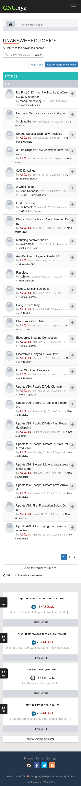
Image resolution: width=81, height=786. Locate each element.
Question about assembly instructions (42, 598)
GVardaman (27, 244)
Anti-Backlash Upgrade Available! (37, 256)
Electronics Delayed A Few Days (37, 354)
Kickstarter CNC (27, 264)
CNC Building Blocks (35, 194)
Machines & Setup (30, 105)
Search (38, 54)
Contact (51, 758)
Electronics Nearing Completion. (36, 337)
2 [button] (69, 557)
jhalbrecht (26, 207)
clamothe (25, 121)
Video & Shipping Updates (33, 288)
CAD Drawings (25, 170)
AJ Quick (25, 137)
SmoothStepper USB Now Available (39, 133)
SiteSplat (46, 776)
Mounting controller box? (32, 240)
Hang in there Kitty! (28, 305)
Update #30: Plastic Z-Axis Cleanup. (39, 386)
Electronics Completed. (31, 321)
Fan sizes (22, 272)
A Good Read (25, 186)
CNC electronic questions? (42, 669)
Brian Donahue (29, 191)
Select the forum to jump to (40, 568)
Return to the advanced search (25, 48)
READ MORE (40, 622)
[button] (75, 557)
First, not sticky (26, 203)
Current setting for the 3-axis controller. (42, 634)
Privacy (28, 758)
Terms (40, 758)
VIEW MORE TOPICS (40, 739)
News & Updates (28, 296)
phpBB (70, 776)
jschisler (25, 276)
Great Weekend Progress (32, 370)
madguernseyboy (30, 101)
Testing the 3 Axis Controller (42, 705)
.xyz (14, 7)
